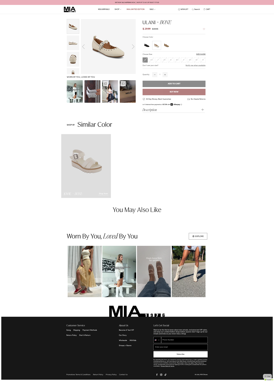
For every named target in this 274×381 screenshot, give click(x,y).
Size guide (201, 54)
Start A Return (84, 335)
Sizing (68, 330)
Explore (199, 236)
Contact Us (123, 375)
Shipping (76, 330)
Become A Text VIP (126, 330)
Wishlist (184, 9)
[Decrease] (154, 74)
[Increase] (165, 74)
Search (197, 9)
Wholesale (123, 340)
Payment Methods (90, 330)
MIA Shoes (204, 374)
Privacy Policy (111, 375)
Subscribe (180, 354)
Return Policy (71, 335)
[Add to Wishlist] (204, 29)
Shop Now (103, 194)
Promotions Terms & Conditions (78, 375)
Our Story (123, 335)
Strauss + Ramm (125, 346)
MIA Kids (133, 340)
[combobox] (157, 340)
